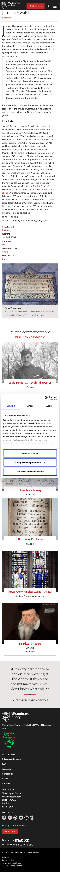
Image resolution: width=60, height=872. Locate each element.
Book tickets (35, 6)
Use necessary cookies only (30, 471)
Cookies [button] (5, 858)
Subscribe (10, 831)
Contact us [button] (7, 773)
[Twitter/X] (10, 818)
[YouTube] (21, 818)
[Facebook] (4, 818)
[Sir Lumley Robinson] (30, 519)
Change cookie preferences (28, 462)
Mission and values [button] (11, 759)
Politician (6, 18)
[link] (22, 840)
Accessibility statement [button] (12, 866)
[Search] (49, 6)
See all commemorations (30, 337)
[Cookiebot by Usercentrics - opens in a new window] (44, 398)
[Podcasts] (32, 818)
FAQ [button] (4, 764)
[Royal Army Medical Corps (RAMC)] (30, 571)
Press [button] (5, 778)
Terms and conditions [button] (11, 863)
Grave (5, 252)
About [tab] (49, 405)
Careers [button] (6, 783)
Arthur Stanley (33, 186)
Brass (4, 259)
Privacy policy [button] (8, 860)
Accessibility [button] (8, 768)
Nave (4, 244)
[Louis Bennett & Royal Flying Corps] (30, 362)
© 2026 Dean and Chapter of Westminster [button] (20, 852)
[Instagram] (15, 818)
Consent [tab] (11, 405)
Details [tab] (30, 405)
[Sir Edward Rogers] (30, 623)
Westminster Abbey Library (43, 311)
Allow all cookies (30, 453)
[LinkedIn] (26, 818)
